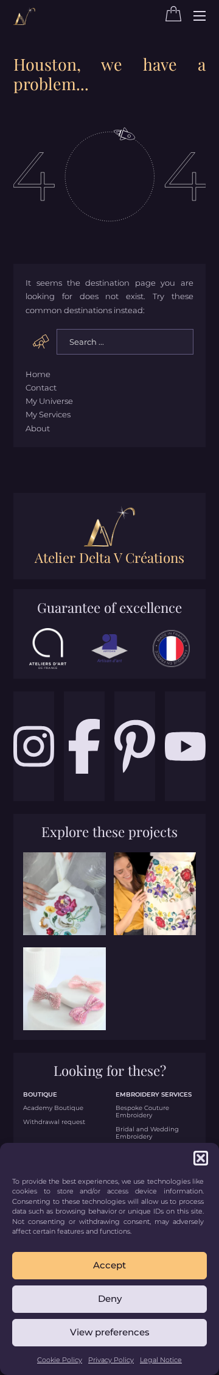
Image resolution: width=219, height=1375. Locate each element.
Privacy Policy (111, 1360)
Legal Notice (161, 1360)
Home (38, 374)
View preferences (110, 1332)
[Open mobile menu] (199, 16)
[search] (41, 341)
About (38, 428)
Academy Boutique (53, 1108)
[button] (201, 1158)
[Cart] (173, 18)
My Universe (49, 401)
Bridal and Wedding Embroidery (147, 1133)
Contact (41, 387)
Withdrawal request (54, 1122)
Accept (109, 1265)
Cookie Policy (59, 1360)
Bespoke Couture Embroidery (142, 1112)
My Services (48, 414)
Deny (110, 1298)
